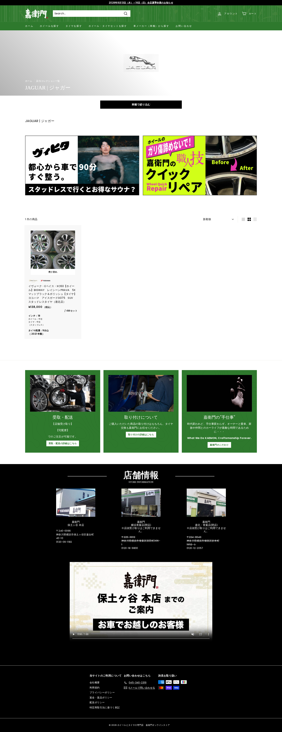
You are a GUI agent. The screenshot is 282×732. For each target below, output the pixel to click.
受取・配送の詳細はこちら (63, 443)
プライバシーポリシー (102, 692)
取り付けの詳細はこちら (141, 434)
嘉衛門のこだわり (219, 444)
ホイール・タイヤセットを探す (108, 26)
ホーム (29, 26)
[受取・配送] (62, 393)
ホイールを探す (49, 26)
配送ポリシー (97, 702)
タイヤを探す (74, 26)
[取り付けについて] (141, 393)
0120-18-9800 (129, 548)
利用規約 (95, 687)
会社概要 (95, 682)
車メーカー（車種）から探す (151, 26)
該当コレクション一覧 (48, 81)
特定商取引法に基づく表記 (105, 707)
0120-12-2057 (195, 548)
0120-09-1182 (64, 542)
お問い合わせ (184, 26)
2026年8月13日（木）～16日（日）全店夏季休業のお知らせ (141, 2)
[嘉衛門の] (219, 393)
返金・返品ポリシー (101, 697)
